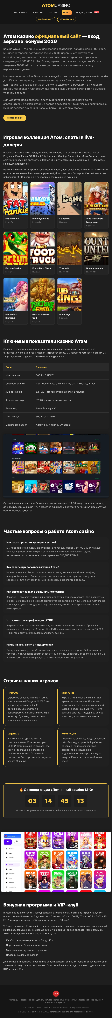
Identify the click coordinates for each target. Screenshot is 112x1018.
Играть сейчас (15, 117)
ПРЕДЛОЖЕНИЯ (87, 12)
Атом (56, 5)
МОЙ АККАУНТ (45, 19)
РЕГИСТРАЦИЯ (67, 19)
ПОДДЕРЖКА (20, 13)
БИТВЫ (53, 13)
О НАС (66, 13)
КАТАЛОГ (38, 13)
